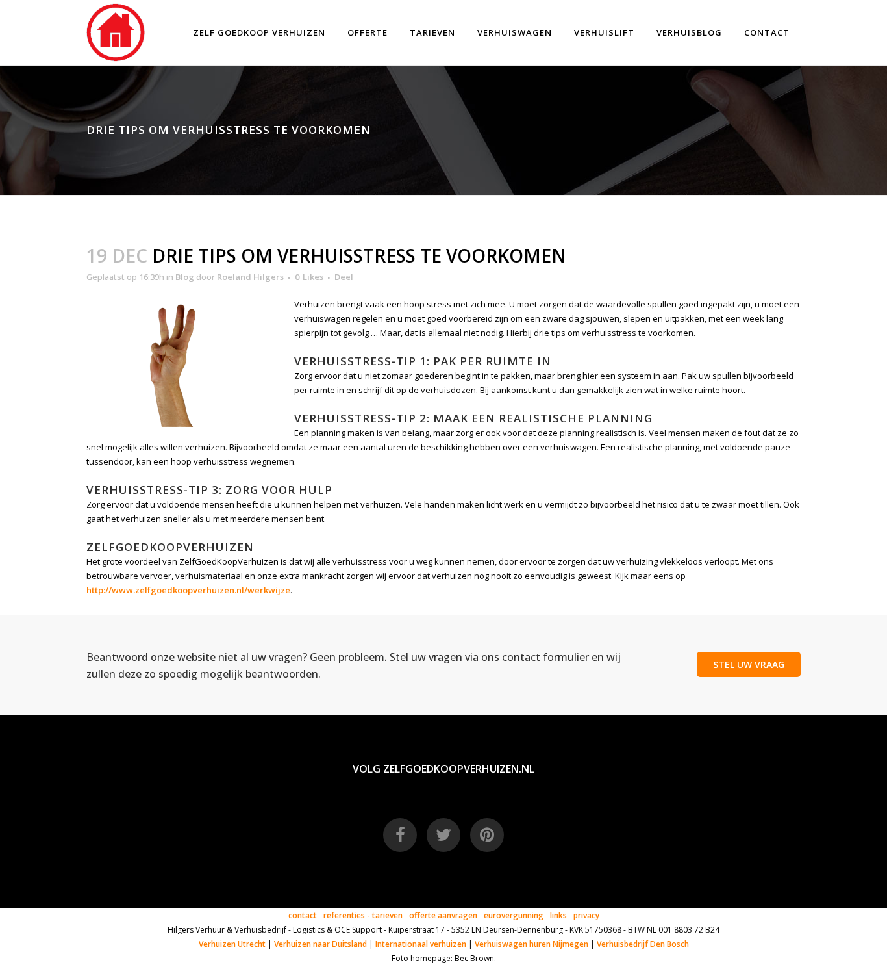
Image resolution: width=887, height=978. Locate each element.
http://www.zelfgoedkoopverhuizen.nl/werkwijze (188, 590)
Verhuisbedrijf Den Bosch (643, 943)
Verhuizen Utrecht (232, 943)
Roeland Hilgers (250, 277)
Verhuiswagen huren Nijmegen (531, 943)
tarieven (387, 915)
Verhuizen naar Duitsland (320, 943)
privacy (586, 915)
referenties (344, 915)
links (558, 915)
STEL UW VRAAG (748, 664)
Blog (184, 277)
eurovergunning (513, 915)
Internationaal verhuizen (421, 943)
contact (302, 915)
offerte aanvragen (443, 915)
